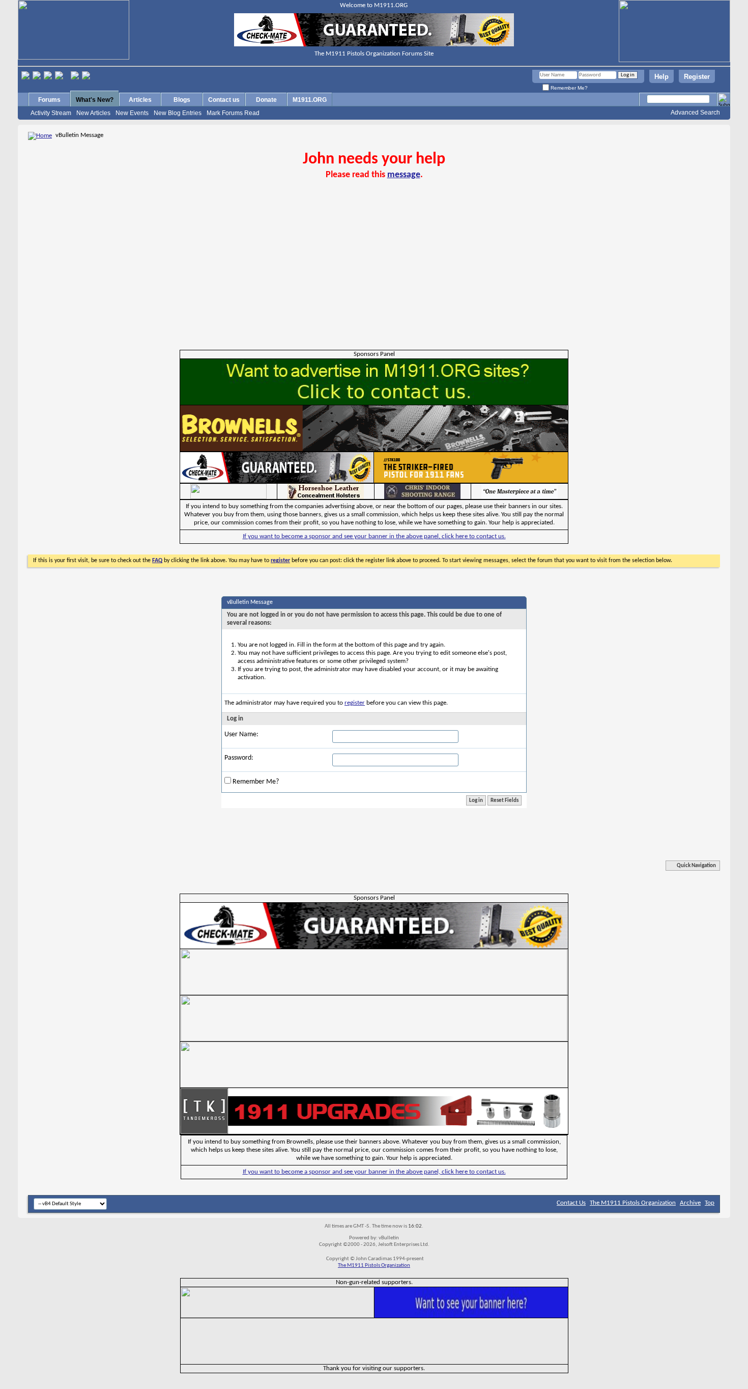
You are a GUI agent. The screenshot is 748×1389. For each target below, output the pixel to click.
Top (709, 1203)
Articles (140, 99)
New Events (132, 113)
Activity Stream (51, 113)
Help (661, 76)
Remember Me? (568, 88)
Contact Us (571, 1203)
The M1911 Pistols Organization (633, 1203)
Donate (266, 99)
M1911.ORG (310, 99)
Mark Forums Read (233, 113)
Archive (690, 1203)
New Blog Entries (178, 113)
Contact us (224, 99)
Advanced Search (695, 112)
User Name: (241, 734)
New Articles (93, 113)
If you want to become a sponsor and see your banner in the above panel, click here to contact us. (374, 536)
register (354, 703)
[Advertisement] (374, 273)
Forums (49, 99)
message (403, 175)
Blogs (182, 99)
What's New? (94, 99)
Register (697, 76)
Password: (238, 758)
